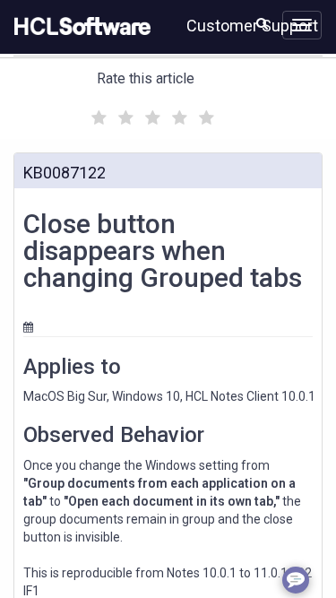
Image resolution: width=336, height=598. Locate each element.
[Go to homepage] (79, 27)
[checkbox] (97, 113)
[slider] (150, 115)
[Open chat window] (295, 580)
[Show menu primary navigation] (302, 25)
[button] (262, 23)
